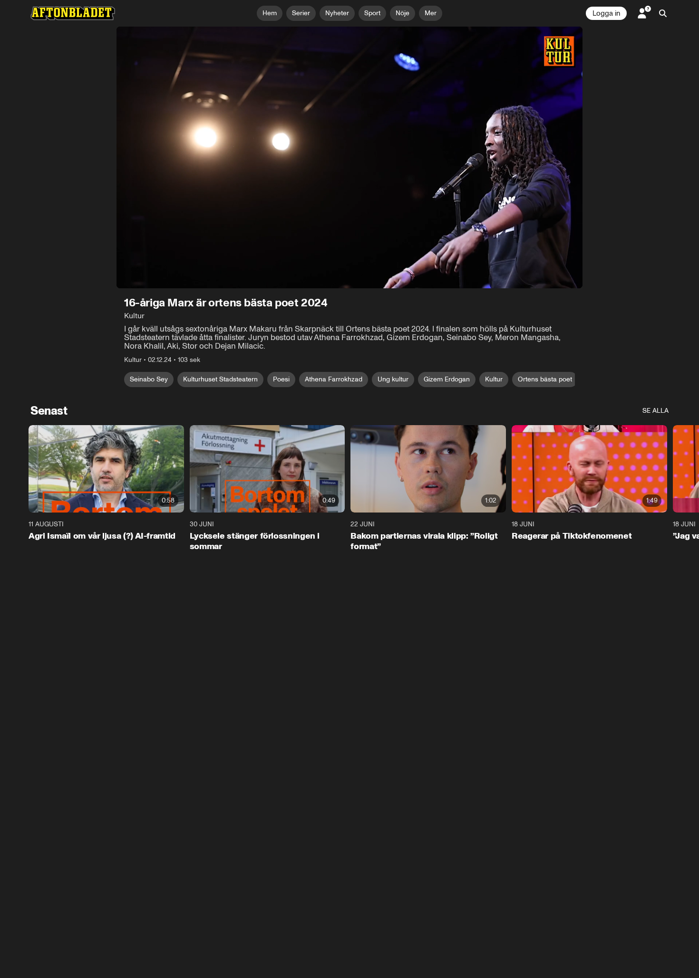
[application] (349, 157)
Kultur (494, 379)
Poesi (281, 379)
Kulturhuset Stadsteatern (220, 379)
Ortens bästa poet (545, 379)
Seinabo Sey (149, 379)
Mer (431, 13)
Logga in (606, 13)
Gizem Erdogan (447, 379)
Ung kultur (393, 379)
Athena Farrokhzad (333, 379)
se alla (655, 411)
